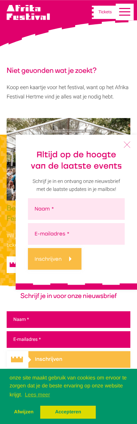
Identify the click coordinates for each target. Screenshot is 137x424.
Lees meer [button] (37, 395)
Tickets (105, 12)
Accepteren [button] (68, 412)
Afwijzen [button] (23, 412)
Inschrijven (48, 259)
